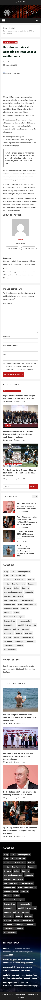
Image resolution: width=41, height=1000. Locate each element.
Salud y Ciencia (27, 637)
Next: (19, 273)
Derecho (7, 588)
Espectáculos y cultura (27, 604)
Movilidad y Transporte (27, 625)
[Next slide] (36, 496)
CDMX (13, 571)
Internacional (16, 391)
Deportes (7, 42)
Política (19, 633)
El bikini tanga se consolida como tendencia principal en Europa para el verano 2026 (9, 536)
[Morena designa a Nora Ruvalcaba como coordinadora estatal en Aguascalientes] (20, 738)
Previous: (19, 261)
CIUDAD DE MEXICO (18, 575)
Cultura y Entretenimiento (14, 584)
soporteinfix (8, 401)
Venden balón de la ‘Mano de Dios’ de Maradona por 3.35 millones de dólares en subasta (20, 473)
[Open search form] (37, 20)
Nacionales (8, 633)
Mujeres (7, 629)
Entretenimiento (26, 600)
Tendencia (30, 641)
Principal (7, 637)
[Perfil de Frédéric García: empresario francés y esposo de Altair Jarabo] (20, 777)
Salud (16, 637)
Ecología (25, 588)
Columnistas (20, 580)
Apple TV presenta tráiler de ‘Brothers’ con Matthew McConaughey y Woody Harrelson (9, 507)
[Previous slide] (33, 496)
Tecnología (19, 641)
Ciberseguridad (24, 571)
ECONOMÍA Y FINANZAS (13, 592)
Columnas (8, 580)
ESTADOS (24, 608)
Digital (16, 588)
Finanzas (7, 613)
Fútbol (16, 613)
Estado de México (11, 608)
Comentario (8, 303)
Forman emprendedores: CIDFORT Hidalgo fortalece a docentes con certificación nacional (18, 434)
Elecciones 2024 (10, 600)
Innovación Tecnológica (14, 617)
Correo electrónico (11, 345)
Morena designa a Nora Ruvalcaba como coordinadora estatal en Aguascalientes (9, 551)
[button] (3, 20)
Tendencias (8, 645)
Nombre (7, 336)
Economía (29, 592)
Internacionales (24, 621)
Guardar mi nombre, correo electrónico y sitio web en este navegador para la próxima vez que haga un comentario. (21, 366)
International (9, 625)
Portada (14, 42)
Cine (6, 575)
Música (16, 629)
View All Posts (28, 248)
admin (7, 62)
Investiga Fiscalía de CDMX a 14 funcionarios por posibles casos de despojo (9, 522)
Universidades (10, 650)
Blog (6, 571)
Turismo (19, 645)
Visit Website (12, 248)
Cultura (31, 580)
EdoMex (7, 596)
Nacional (25, 629)
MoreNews (32, 994)
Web (5, 354)
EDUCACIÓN (18, 596)
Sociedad (8, 641)
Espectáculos (9, 604)
